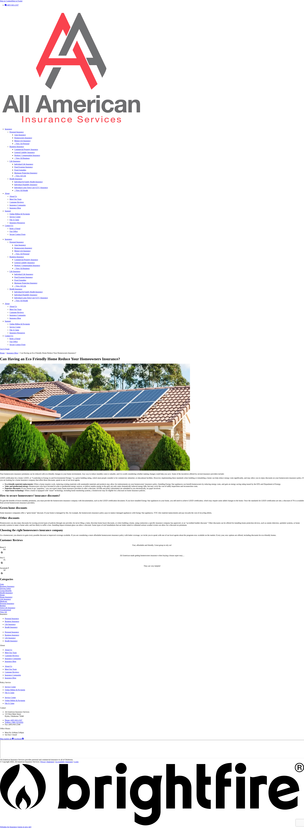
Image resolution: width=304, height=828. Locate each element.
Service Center (15, 217)
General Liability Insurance (24, 152)
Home (2, 353)
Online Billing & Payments (20, 214)
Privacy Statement (47, 762)
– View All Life (20, 176)
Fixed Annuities (20, 170)
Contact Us (9, 226)
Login (76, 762)
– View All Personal (21, 144)
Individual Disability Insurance (25, 185)
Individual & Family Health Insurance (28, 182)
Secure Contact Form (17, 234)
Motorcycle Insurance (22, 141)
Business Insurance (17, 147)
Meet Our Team (15, 199)
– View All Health (21, 190)
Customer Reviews (17, 202)
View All (3, 612)
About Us (13, 196)
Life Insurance (15, 161)
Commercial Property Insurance (26, 149)
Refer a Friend (15, 229)
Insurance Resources (17, 223)
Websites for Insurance (15, 827)
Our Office (14, 231)
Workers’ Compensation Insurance (27, 155)
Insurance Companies (18, 205)
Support (8, 211)
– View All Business (22, 158)
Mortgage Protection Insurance (25, 173)
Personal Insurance (17, 132)
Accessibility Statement (64, 762)
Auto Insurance (20, 135)
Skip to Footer (17, 1)
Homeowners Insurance (23, 138)
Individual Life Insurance (23, 164)
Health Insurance (16, 179)
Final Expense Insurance (23, 167)
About (7, 193)
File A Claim (14, 220)
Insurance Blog (15, 208)
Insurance (8, 129)
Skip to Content (6, 1)
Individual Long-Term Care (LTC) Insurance (31, 188)
